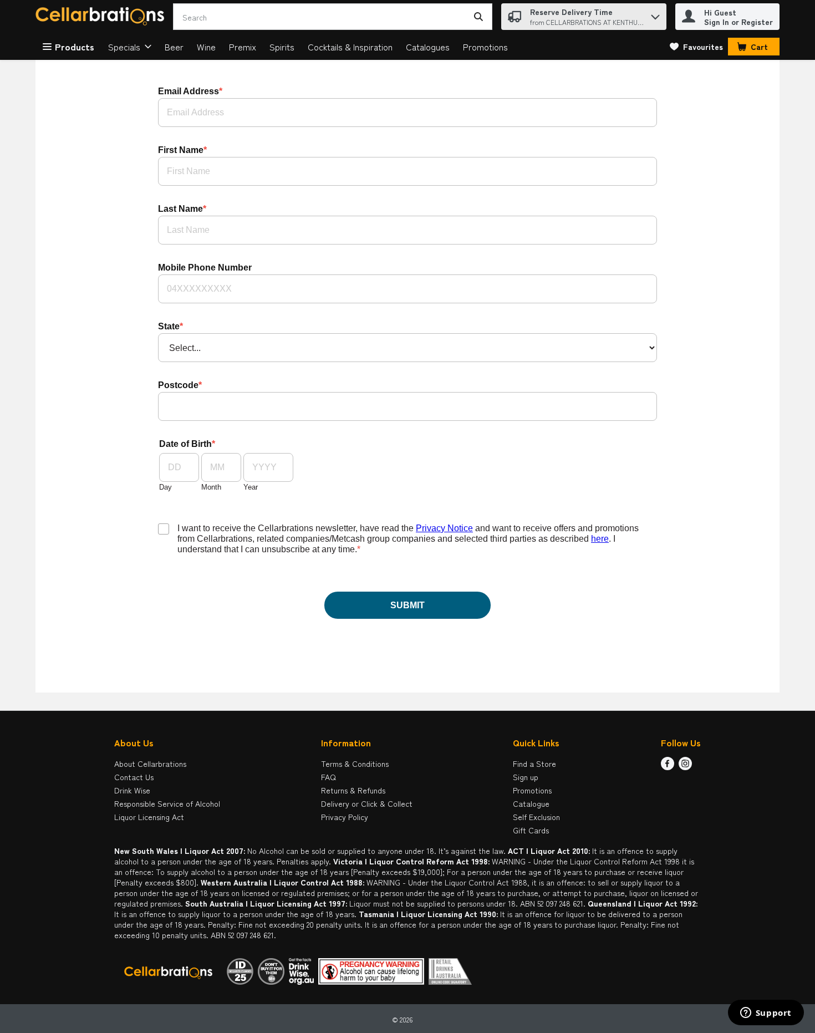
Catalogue (531, 803)
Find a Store (534, 763)
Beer (174, 46)
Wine (206, 46)
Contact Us (134, 776)
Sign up (525, 776)
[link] (696, 46)
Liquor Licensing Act (149, 816)
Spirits (281, 46)
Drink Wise (132, 790)
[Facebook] (667, 766)
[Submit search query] (478, 17)
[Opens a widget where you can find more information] (765, 1013)
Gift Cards (531, 830)
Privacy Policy (344, 816)
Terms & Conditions (355, 763)
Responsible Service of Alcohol (167, 803)
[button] (655, 14)
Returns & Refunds (353, 790)
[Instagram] (685, 766)
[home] (102, 17)
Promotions (485, 46)
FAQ (328, 776)
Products (74, 46)
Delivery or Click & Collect (366, 803)
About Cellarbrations (150, 763)
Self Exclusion (536, 816)
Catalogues (428, 46)
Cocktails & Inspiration (350, 46)
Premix (242, 46)
